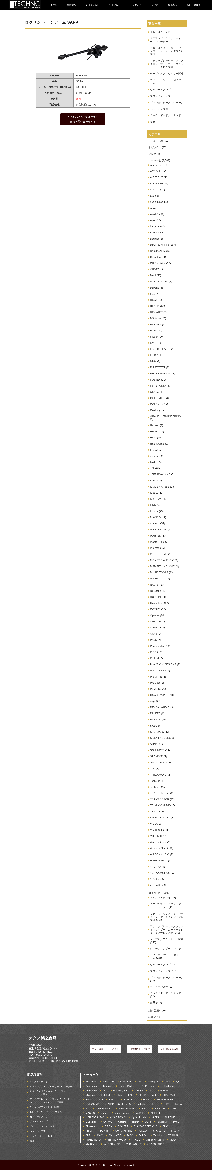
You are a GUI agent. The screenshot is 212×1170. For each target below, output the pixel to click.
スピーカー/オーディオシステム (46, 1112)
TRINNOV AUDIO (160, 805)
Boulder (154, 238)
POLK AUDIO (158, 670)
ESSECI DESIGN (160, 349)
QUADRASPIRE (159, 695)
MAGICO (155, 517)
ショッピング (116, 4)
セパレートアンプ (160, 89)
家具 (152, 121)
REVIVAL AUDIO (160, 707)
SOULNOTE (157, 750)
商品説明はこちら (86, 104)
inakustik (155, 456)
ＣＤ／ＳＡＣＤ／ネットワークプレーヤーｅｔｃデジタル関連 (167, 51)
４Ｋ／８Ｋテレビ (160, 31)
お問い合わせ (193, 4)
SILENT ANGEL (159, 737)
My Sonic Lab (158, 578)
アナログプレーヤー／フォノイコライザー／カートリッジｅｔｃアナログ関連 (167, 63)
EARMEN (155, 324)
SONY (154, 744)
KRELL (154, 492)
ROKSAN (155, 719)
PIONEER (123, 1126)
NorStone (155, 590)
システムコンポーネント (164, 948)
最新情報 (71, 4)
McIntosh (155, 547)
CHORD (155, 269)
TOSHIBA (173, 1135)
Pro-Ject (155, 682)
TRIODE (155, 811)
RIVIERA (155, 713)
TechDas (155, 780)
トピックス (154, 147)
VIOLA (154, 823)
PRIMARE (156, 676)
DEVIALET (156, 312)
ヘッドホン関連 (159, 109)
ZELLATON (156, 885)
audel (153, 195)
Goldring (155, 410)
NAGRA (154, 584)
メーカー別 (154, 160)
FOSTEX (155, 379)
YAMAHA (155, 866)
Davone (154, 287)
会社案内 (172, 4)
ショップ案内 (92, 4)
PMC (165, 1126)
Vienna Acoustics (160, 817)
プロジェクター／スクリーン (167, 102)
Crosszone (91, 1090)
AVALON (155, 214)
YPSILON (155, 878)
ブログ (155, 4)
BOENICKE (157, 232)
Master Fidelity (158, 541)
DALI (153, 275)
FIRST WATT (157, 367)
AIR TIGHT (156, 177)
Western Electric (159, 848)
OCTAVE (155, 609)
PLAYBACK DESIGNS (163, 664)
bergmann (156, 226)
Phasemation (157, 646)
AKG (139, 1081)
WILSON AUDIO (159, 854)
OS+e (153, 633)
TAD (152, 768)
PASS (153, 639)
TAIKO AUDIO (158, 774)
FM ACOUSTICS (160, 373)
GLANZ (154, 391)
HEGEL (154, 431)
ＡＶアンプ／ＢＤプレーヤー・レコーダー (51, 1086)
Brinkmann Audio (160, 250)
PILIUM (154, 658)
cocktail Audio (168, 1086)
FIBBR (154, 355)
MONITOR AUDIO (161, 560)
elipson (154, 336)
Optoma (154, 615)
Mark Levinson (158, 529)
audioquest (156, 201)
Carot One (156, 257)
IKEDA (154, 449)
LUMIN (154, 511)
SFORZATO (157, 731)
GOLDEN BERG (165, 1099)
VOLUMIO (156, 836)
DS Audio (155, 318)
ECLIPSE (106, 1095)
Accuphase (156, 165)
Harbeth (154, 425)
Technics (155, 787)
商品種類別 (154, 892)
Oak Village (156, 603)
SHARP (175, 1131)
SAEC (153, 725)
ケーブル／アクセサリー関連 (167, 73)
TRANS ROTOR (159, 799)
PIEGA (154, 652)
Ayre (153, 220)
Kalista (154, 480)
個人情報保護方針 (169, 1049)
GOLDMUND (157, 404)
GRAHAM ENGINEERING (165, 416)
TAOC (130, 1135)
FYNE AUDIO (158, 385)
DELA (153, 300)
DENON (155, 306)
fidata (153, 361)
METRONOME (159, 554)
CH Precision (157, 263)
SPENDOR (156, 756)
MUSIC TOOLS (159, 572)
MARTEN (155, 535)
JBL (152, 468)
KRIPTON (156, 498)
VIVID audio (157, 829)
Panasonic (162, 1122)
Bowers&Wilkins (159, 244)
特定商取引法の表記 (140, 1049)
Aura (153, 208)
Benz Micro (91, 1086)
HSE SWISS (157, 443)
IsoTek (154, 462)
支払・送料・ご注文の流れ (105, 1049)
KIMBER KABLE (159, 486)
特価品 (152, 1017)
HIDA (153, 437)
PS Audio (155, 688)
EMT (153, 342)
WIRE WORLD (158, 860)
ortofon (154, 627)
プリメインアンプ (160, 96)
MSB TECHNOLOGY (162, 566)
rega (152, 701)
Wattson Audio (158, 842)
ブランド (137, 4)
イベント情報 (156, 140)
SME (88, 1135)
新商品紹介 (154, 1010)
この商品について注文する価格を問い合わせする (82, 119)
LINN (153, 505)
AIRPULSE (156, 183)
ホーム (53, 4)
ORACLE (155, 621)
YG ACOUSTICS (160, 872)
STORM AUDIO (159, 762)
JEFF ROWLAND (160, 474)
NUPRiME (156, 597)
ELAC (153, 330)
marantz (155, 523)
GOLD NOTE (158, 398)
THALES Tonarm (160, 793)
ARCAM (155, 189)
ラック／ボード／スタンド (165, 115)
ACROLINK (156, 171)
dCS (152, 293)
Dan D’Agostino (159, 281)
